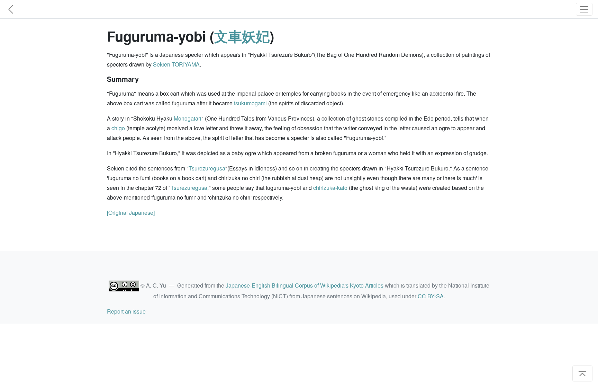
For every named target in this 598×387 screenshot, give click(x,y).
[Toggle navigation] (584, 9)
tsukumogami (250, 103)
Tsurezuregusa (207, 168)
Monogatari (187, 118)
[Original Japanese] (131, 213)
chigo (118, 128)
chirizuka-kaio (330, 188)
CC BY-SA (431, 296)
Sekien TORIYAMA (176, 64)
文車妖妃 (242, 36)
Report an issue (126, 311)
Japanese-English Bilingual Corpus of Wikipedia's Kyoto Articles (304, 285)
